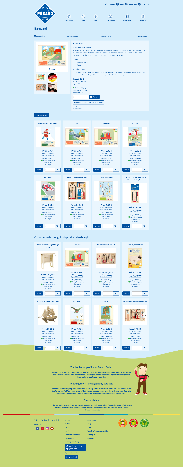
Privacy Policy (70, 438)
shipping (83, 81)
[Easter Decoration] (106, 191)
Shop (83, 20)
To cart (95, 97)
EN (148, 4)
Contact (67, 420)
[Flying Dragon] (77, 315)
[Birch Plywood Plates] (135, 258)
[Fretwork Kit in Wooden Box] (77, 191)
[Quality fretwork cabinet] (106, 258)
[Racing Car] (48, 191)
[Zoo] (77, 137)
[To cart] (58, 170)
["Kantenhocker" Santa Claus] (48, 137)
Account (68, 427)
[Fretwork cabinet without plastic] (135, 315)
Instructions (110, 20)
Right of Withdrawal (78, 84)
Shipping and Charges (72, 442)
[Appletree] (106, 315)
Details (39, 170)
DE (145, 4)
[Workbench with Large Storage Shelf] (48, 261)
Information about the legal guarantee (89, 102)
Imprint (67, 431)
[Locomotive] (106, 137)
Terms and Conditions (72, 434)
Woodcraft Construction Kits (97, 431)
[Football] (135, 137)
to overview (40, 36)
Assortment (68, 20)
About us (143, 20)
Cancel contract (71, 457)
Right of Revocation (72, 453)
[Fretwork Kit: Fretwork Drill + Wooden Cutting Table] (135, 193)
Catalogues (127, 20)
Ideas (96, 20)
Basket (67, 424)
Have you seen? (41, 115)
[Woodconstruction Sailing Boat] (48, 315)
